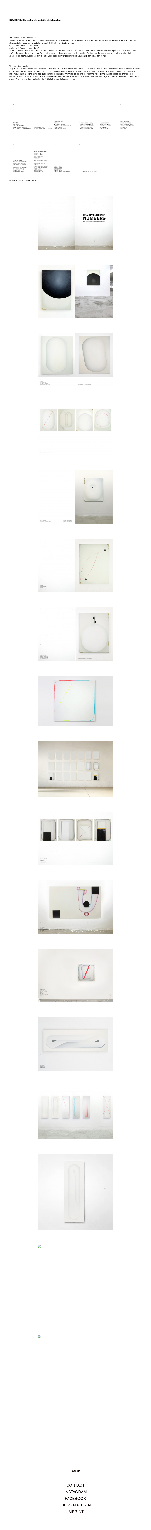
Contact (75, 1485)
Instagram (75, 1491)
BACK (75, 1470)
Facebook (75, 1498)
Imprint (75, 1511)
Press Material (75, 1505)
